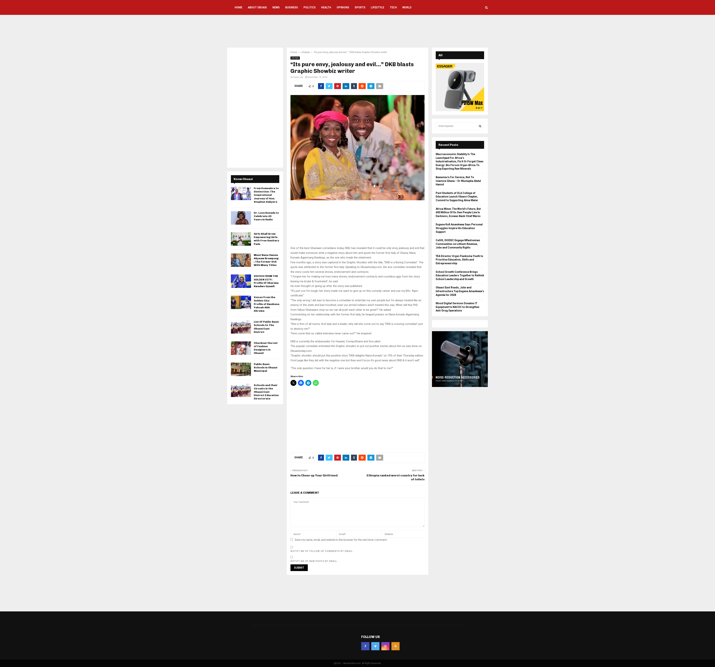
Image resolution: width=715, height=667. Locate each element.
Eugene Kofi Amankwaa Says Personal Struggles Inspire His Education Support (459, 228)
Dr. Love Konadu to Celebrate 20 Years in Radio (266, 216)
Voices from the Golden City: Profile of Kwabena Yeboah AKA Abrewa (266, 304)
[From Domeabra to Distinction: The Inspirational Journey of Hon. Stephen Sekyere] (241, 193)
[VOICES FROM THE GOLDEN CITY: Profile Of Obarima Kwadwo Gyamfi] (241, 281)
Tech (393, 7)
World (406, 7)
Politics (310, 7)
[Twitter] (375, 646)
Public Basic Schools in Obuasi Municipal (265, 367)
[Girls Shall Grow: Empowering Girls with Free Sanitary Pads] (241, 239)
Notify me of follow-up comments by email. (322, 551)
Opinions (343, 7)
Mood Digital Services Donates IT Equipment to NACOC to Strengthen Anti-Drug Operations (457, 307)
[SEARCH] (480, 126)
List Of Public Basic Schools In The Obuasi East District (266, 327)
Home (238, 7)
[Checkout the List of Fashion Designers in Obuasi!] (241, 348)
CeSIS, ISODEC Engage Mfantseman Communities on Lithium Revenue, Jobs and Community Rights (458, 244)
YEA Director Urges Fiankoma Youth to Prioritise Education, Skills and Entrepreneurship (459, 260)
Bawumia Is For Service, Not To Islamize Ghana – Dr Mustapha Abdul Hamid (458, 181)
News (276, 7)
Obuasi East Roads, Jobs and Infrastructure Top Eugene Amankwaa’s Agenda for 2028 (460, 291)
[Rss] (395, 646)
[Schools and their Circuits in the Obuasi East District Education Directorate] (241, 390)
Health (326, 7)
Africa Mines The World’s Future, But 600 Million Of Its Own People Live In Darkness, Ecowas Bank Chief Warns (458, 212)
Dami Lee (298, 77)
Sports (360, 7)
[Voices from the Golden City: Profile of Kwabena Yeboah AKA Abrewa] (241, 302)
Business (291, 7)
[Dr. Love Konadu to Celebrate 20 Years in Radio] (241, 218)
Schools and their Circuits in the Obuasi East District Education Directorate (266, 392)
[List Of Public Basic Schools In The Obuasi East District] (241, 327)
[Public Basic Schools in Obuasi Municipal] (241, 369)
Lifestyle (377, 7)
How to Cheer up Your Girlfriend (314, 475)
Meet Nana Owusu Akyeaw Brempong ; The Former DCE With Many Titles (266, 260)
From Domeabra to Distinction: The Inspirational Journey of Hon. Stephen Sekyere (266, 195)
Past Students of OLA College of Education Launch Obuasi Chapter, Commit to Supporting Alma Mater (457, 197)
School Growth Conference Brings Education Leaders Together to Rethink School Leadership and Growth (460, 275)
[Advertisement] (357, 30)
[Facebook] (365, 646)
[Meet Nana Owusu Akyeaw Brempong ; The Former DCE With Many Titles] (241, 260)
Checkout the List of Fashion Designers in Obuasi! (266, 348)
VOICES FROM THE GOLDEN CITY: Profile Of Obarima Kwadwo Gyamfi (266, 281)
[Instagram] (385, 646)
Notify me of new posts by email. (314, 561)
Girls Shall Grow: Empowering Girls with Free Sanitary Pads (266, 239)
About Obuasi (257, 7)
